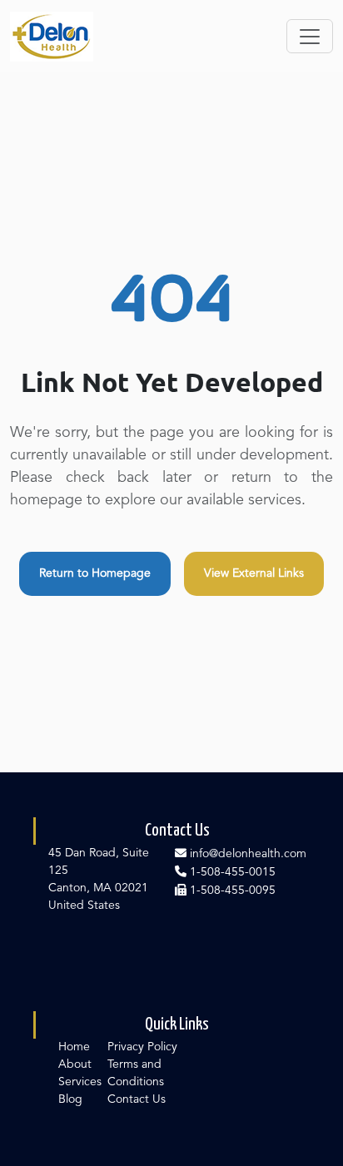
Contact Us (136, 1099)
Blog (70, 1099)
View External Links (254, 573)
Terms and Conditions (135, 1073)
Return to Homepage (95, 573)
